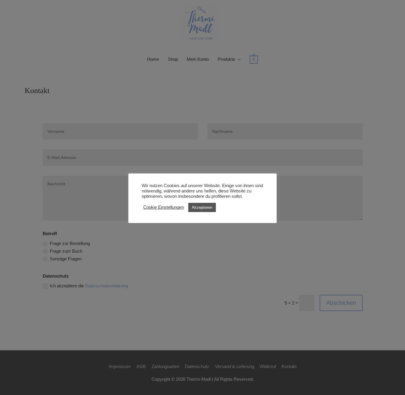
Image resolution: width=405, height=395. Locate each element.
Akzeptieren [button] (202, 207)
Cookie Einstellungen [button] (163, 207)
